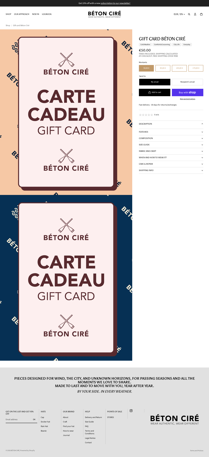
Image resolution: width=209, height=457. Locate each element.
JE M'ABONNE (104, 258)
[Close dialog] (137, 188)
